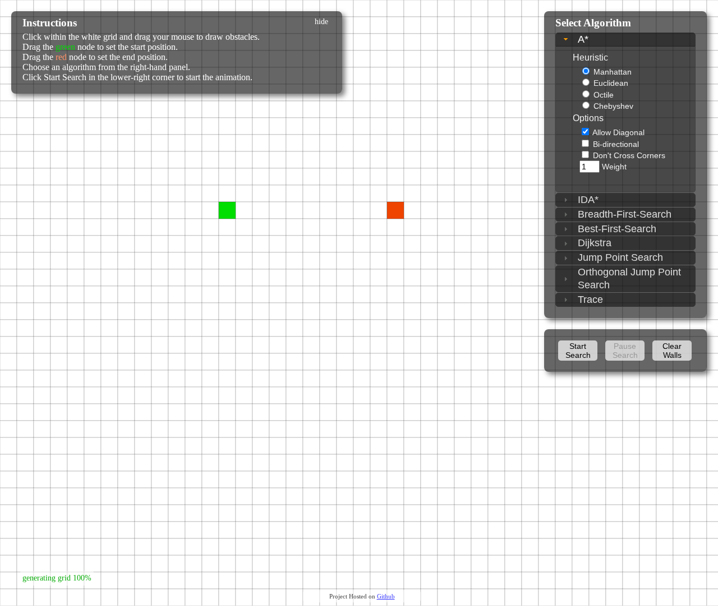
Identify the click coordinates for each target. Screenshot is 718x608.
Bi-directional (616, 144)
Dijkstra (594, 242)
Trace (590, 299)
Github (386, 596)
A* (583, 39)
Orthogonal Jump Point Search (629, 278)
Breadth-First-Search (624, 214)
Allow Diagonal (618, 132)
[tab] (625, 40)
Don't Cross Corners (629, 155)
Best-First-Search (617, 228)
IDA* (588, 199)
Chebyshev (613, 106)
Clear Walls (672, 351)
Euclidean (610, 83)
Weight (614, 166)
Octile (603, 94)
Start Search (578, 351)
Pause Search (625, 351)
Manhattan (612, 71)
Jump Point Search (620, 257)
